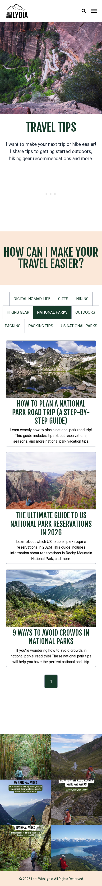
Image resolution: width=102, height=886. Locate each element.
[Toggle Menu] (94, 11)
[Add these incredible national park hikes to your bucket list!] (25, 802)
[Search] (84, 11)
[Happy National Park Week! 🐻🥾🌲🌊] (25, 848)
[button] (31, 299)
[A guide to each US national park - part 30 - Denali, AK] (76, 757)
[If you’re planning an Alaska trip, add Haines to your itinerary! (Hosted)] (76, 848)
